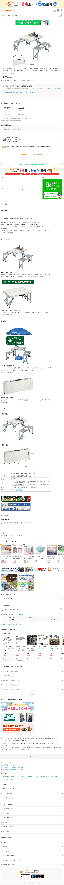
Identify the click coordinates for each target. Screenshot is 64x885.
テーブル (48, 737)
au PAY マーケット (5, 737)
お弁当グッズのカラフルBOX (18, 743)
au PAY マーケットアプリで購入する (32, 154)
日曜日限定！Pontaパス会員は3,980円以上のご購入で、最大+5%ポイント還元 (22, 92)
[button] (62, 73)
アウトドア (27, 737)
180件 (21, 614)
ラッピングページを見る (17, 490)
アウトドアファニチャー (37, 737)
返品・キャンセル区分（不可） (19, 489)
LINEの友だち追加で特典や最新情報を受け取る (32, 164)
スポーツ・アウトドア (17, 737)
